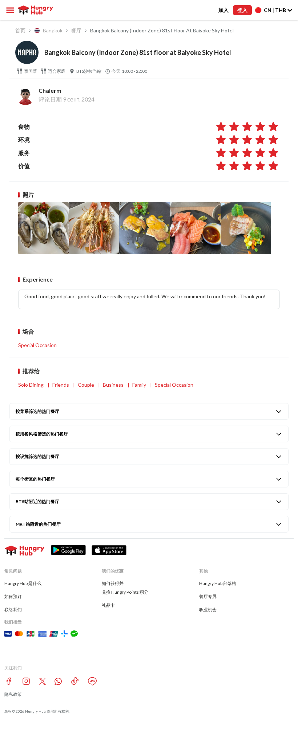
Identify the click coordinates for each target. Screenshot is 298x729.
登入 (242, 10)
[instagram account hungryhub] (26, 681)
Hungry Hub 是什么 (22, 583)
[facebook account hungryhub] (8, 681)
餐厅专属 (208, 596)
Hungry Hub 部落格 (217, 583)
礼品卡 (108, 605)
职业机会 (208, 609)
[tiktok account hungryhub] (75, 681)
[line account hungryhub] (92, 681)
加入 (223, 10)
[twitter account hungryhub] (42, 681)
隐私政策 (13, 694)
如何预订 (13, 596)
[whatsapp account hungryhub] (58, 681)
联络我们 (13, 609)
